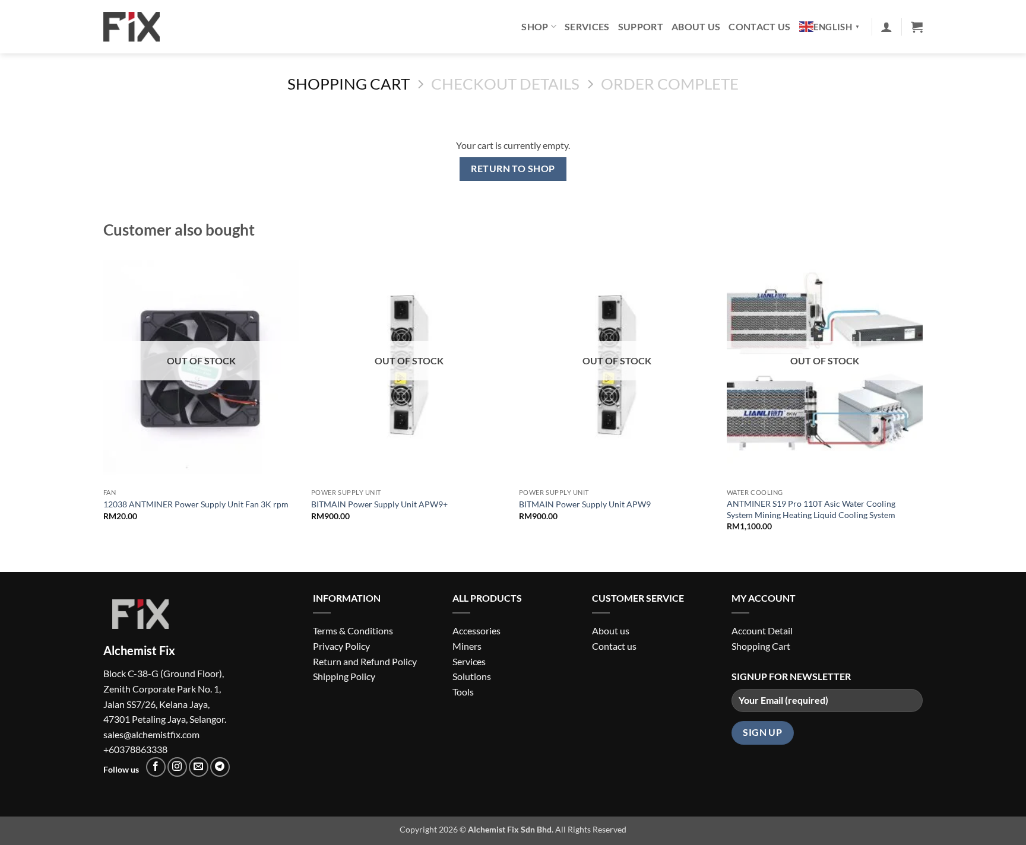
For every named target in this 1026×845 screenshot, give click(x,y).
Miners (467, 646)
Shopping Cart (348, 84)
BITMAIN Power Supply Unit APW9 (585, 504)
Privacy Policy (341, 646)
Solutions (471, 676)
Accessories (476, 630)
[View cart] (917, 27)
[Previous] (104, 399)
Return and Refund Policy (365, 661)
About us (610, 630)
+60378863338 (135, 749)
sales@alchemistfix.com (151, 734)
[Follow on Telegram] (220, 767)
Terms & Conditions (353, 630)
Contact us (614, 646)
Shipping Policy (344, 676)
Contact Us (759, 26)
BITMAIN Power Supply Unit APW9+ (379, 504)
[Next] (922, 399)
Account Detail (762, 630)
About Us (696, 26)
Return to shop (513, 168)
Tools (463, 691)
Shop (534, 26)
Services (587, 26)
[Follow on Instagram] (177, 767)
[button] (886, 27)
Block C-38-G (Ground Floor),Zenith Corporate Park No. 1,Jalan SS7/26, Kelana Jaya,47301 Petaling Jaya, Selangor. (164, 684)
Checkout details (505, 84)
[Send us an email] (198, 767)
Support (640, 26)
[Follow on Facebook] (156, 767)
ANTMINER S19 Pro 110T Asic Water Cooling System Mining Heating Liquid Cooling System (811, 509)
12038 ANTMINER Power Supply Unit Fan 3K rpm (196, 504)
